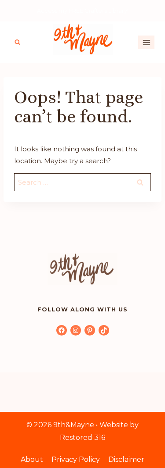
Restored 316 (82, 437)
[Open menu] (146, 42)
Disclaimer (126, 459)
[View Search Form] (18, 43)
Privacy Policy (75, 459)
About (32, 459)
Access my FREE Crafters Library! (82, 10)
